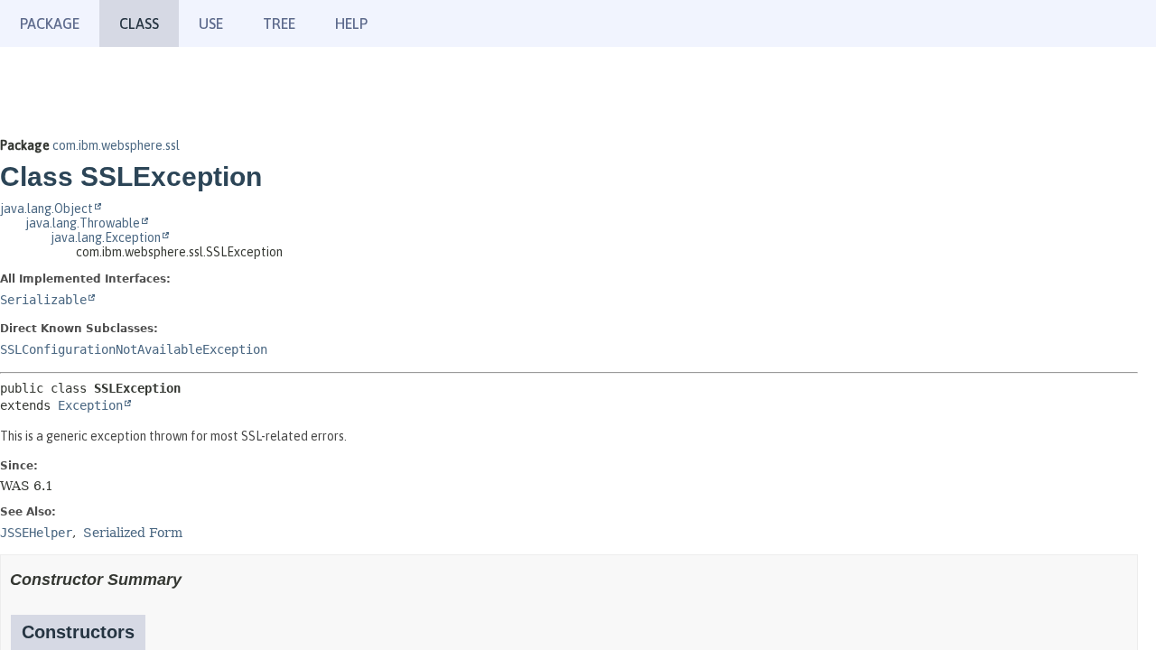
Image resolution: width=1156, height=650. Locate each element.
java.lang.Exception (106, 237)
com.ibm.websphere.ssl (116, 145)
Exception (90, 405)
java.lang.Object (46, 208)
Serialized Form (132, 532)
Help (351, 23)
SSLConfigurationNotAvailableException (133, 349)
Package (49, 23)
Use (211, 23)
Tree (279, 23)
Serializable (43, 299)
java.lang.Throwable (82, 223)
